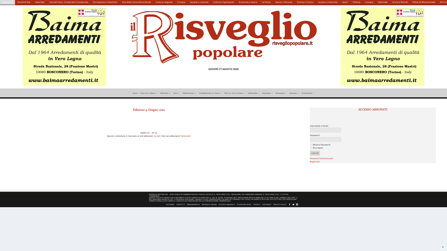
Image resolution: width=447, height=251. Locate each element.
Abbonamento (193, 204)
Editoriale (383, 2)
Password (315, 135)
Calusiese (293, 93)
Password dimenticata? (321, 158)
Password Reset (244, 204)
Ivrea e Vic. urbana (147, 93)
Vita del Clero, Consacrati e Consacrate (68, 2)
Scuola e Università (327, 2)
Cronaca (181, 2)
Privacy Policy (279, 204)
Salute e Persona (283, 2)
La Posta (266, 2)
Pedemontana (188, 93)
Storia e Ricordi (400, 2)
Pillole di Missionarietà (423, 2)
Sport (345, 2)
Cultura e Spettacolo (223, 2)
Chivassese (279, 93)
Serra (175, 93)
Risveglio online (209, 204)
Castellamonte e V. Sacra (209, 93)
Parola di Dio (23, 2)
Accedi (157, 136)
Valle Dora (164, 93)
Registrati (315, 161)
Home (135, 93)
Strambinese (306, 93)
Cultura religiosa (164, 2)
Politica (356, 2)
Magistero (7, 2)
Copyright (266, 204)
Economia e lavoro (248, 2)
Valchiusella (252, 93)
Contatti (180, 204)
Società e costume (199, 2)
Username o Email (319, 125)
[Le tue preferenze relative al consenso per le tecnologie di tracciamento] (443, 247)
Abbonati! (186, 136)
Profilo (256, 204)
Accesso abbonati (227, 204)
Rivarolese (266, 93)
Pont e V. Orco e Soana (233, 93)
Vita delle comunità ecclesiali (136, 2)
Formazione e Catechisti (105, 2)
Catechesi (40, 2)
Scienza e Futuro (305, 2)
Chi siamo (170, 204)
